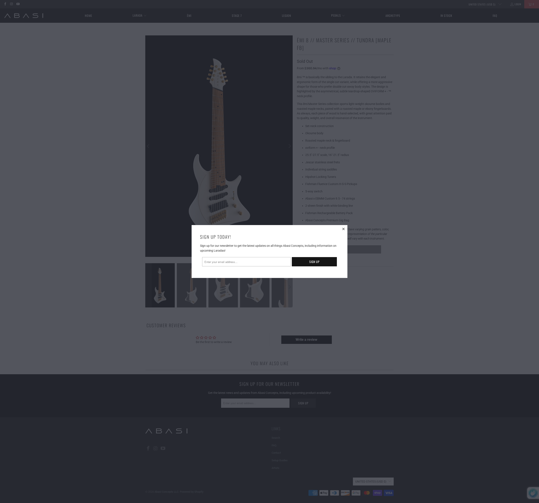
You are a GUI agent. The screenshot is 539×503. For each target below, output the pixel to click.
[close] (343, 229)
